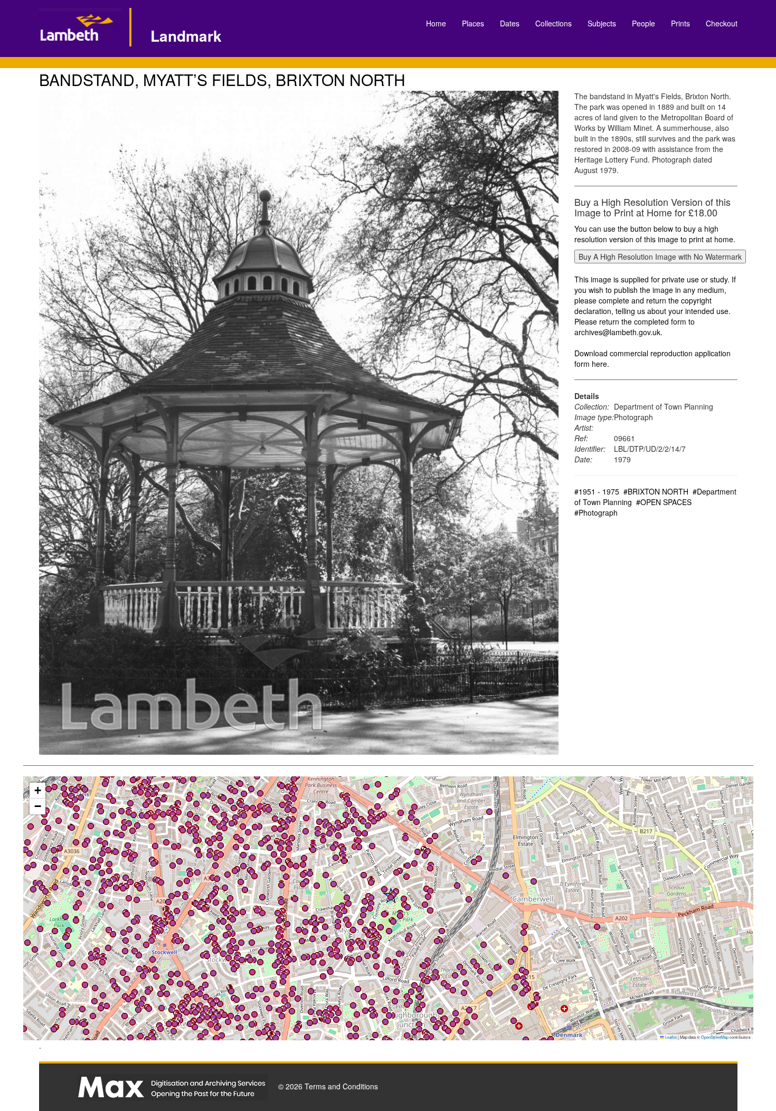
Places (473, 23)
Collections (553, 23)
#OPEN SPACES (664, 502)
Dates (509, 23)
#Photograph (596, 512)
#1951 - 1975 (596, 491)
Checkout (721, 23)
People (643, 23)
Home (436, 23)
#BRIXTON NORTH (655, 491)
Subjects (602, 23)
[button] (27, 942)
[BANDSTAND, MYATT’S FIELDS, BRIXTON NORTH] (299, 423)
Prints (680, 23)
